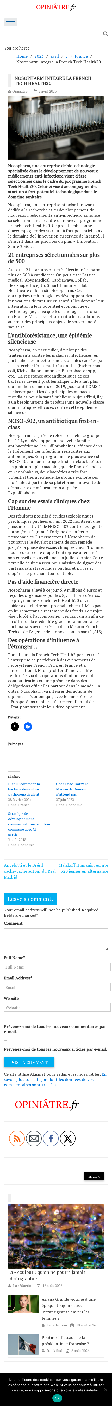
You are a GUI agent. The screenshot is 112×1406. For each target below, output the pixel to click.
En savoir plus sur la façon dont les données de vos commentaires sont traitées (55, 1079)
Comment (13, 923)
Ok (57, 1398)
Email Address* (18, 978)
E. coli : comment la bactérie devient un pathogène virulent (24, 789)
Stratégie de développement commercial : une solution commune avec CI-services (29, 824)
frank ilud (55, 1350)
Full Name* (14, 957)
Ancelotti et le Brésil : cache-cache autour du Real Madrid (30, 871)
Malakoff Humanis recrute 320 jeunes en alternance (83, 868)
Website (11, 998)
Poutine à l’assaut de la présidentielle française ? (65, 1341)
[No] (105, 1389)
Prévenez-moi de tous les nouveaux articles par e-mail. (55, 1049)
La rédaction (23, 1285)
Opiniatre (20, 91)
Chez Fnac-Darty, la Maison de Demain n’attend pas (72, 789)
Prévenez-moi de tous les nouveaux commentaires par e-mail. (55, 1029)
